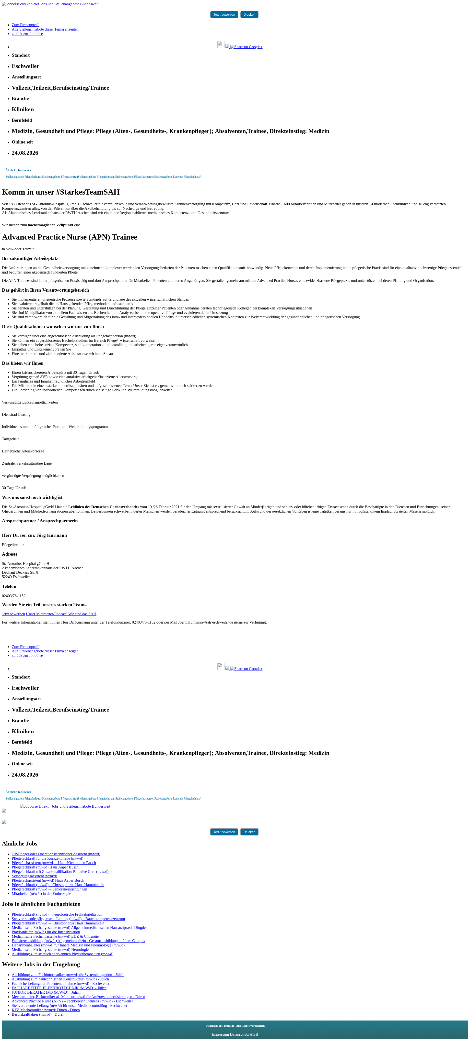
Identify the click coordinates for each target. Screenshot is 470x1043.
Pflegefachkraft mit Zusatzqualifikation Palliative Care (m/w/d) (60, 871)
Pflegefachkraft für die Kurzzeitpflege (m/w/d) (47, 858)
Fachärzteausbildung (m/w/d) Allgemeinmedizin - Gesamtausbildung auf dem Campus (78, 941)
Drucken (249, 14)
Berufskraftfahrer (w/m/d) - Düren (38, 1014)
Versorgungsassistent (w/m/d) (34, 876)
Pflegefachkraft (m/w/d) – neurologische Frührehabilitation (57, 914)
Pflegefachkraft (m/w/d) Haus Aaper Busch (45, 867)
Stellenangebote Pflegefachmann (96, 176)
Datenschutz (239, 1034)
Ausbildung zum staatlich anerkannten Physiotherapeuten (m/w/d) (62, 954)
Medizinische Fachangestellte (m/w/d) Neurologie (50, 949)
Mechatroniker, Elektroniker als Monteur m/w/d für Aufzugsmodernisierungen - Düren (78, 997)
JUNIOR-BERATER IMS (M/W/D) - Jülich (46, 992)
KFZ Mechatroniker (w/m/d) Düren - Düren (46, 1010)
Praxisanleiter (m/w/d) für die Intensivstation (46, 932)
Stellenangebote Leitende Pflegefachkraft (177, 176)
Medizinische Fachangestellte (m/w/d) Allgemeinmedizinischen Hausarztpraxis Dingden (80, 927)
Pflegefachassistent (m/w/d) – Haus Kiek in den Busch (54, 863)
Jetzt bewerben (224, 14)
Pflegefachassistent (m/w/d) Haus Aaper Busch (48, 880)
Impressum (220, 1034)
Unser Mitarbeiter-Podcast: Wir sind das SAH (61, 614)
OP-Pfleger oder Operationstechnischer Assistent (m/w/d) (56, 854)
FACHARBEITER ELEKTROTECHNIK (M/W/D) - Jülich (59, 988)
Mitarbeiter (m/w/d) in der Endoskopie (41, 893)
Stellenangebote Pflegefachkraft (24, 176)
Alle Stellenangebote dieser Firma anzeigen (45, 29)
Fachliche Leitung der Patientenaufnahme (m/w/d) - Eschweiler (60, 983)
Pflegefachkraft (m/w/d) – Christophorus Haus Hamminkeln (58, 885)
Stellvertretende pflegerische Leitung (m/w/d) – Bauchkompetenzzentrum (68, 919)
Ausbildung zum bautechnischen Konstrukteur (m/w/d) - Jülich (60, 979)
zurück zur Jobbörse (27, 34)
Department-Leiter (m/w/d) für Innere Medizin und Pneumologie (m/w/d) (68, 945)
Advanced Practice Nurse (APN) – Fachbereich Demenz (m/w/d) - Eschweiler (72, 1001)
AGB (254, 1034)
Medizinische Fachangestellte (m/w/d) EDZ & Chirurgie (55, 936)
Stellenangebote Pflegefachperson (134, 176)
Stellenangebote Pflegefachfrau (60, 176)
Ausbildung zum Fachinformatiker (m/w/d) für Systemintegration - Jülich (68, 975)
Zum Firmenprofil (25, 25)
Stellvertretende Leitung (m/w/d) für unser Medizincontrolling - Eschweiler (69, 1005)
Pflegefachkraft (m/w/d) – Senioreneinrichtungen (49, 889)
